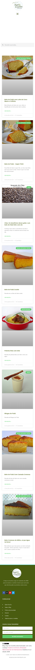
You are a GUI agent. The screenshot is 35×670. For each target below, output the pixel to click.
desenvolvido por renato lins (17, 657)
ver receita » (7, 111)
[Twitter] (13, 592)
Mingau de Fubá (10, 413)
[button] (17, 13)
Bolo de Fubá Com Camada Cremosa (17, 474)
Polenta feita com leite (12, 351)
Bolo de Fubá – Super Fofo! (14, 164)
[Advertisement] (17, 29)
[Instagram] (7, 592)
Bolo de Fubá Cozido (11, 289)
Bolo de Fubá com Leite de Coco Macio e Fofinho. (15, 100)
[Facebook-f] (3, 592)
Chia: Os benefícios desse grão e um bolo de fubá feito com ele (17, 224)
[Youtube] (10, 592)
